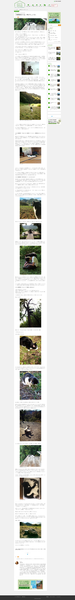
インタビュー (45, 6)
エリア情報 (33, 6)
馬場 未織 (21, 562)
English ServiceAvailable (54, 5)
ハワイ (51, 39)
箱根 (55, 30)
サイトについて (58, 596)
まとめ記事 (49, 6)
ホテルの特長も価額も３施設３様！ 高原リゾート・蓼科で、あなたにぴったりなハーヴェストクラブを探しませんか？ (53, 108)
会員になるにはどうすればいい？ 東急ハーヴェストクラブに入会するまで (52, 53)
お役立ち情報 (28, 6)
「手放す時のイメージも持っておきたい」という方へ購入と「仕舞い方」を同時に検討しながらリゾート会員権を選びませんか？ (53, 75)
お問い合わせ (23, 596)
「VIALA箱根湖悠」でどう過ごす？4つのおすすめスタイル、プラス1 (53, 80)
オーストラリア (55, 39)
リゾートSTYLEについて (18, 596)
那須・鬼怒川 (50, 30)
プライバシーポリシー (52, 596)
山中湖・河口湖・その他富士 (52, 33)
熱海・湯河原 (52, 35)
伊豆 (49, 35)
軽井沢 (53, 32)
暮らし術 (40, 6)
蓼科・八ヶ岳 (50, 32)
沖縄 (49, 39)
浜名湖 (56, 35)
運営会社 (47, 596)
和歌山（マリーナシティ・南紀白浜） (53, 37)
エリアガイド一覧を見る (57, 41)
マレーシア (50, 40)
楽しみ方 (37, 6)
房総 (18, 17)
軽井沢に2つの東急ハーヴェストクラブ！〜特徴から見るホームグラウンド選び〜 (53, 66)
